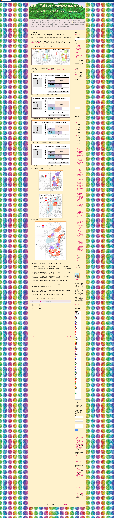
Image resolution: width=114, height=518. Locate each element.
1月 (77, 262)
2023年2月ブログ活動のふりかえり (79, 438)
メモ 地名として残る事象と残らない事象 (80, 209)
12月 (78, 140)
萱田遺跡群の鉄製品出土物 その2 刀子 (80, 156)
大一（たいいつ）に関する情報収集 (80, 218)
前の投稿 (69, 336)
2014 (77, 264)
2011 (77, 268)
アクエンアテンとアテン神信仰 (79, 490)
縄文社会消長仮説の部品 (50, 26)
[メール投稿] (43, 301)
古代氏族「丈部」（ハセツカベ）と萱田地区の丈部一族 (80, 227)
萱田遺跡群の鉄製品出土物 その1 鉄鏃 (80, 167)
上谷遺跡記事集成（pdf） (79, 56)
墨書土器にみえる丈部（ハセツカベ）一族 (80, 230)
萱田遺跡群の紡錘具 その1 (80, 189)
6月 (77, 253)
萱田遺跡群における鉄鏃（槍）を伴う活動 (80, 163)
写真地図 (77, 49)
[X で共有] (47, 301)
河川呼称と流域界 (79, 48)
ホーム (51, 336)
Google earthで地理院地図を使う (80, 175)
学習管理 (31, 24)
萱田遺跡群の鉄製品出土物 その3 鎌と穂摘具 (80, 152)
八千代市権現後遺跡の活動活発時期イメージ (80, 250)
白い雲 (77, 455)
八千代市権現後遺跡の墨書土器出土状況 (41, 43)
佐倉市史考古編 (79, 149)
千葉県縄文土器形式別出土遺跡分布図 (37, 26)
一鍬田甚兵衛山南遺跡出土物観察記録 (72, 24)
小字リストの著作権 (80, 216)
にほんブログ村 (77, 109)
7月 (77, 148)
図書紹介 (77, 52)
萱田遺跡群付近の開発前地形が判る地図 (80, 183)
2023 (77, 126)
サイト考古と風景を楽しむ (67, 22)
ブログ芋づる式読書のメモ (46, 22)
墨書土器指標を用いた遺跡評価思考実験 (56, 69)
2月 (77, 260)
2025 (77, 122)
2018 (77, 134)
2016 (77, 137)
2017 (77, 135)
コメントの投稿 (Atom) (37, 338)
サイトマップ (78, 45)
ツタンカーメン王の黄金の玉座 (79, 496)
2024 (77, 124)
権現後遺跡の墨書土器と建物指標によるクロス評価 (80, 243)
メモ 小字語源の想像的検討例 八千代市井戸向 (80, 205)
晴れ (76, 457)
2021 (77, 129)
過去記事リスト (48, 20)
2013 (77, 265)
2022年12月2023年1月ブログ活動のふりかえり (79, 441)
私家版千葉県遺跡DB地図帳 (78, 22)
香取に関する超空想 (80, 177)
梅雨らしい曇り (78, 461)
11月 (78, 142)
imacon (56, 504)
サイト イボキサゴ (74, 26)
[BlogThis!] (46, 301)
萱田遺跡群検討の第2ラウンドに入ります (80, 201)
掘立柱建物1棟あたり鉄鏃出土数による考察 (80, 159)
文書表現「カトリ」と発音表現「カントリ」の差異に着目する (80, 171)
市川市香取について (80, 180)
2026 (77, 121)
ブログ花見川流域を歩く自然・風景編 (73, 20)
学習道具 (82, 24)
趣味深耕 (77, 51)
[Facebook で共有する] (48, 301)
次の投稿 (32, 336)
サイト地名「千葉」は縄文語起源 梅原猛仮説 (43, 24)
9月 (77, 145)
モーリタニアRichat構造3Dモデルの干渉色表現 (79, 475)
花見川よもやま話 (56, 22)
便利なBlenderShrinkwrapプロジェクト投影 (79, 447)
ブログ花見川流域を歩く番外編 (58, 20)
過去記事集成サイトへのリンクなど (36, 20)
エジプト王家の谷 (79, 472)
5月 (77, 255)
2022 (77, 127)
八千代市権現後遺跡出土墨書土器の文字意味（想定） (80, 235)
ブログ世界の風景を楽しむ (35, 22)
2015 (77, 138)
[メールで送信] (45, 301)
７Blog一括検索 (32, 28)
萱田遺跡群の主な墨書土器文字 (80, 194)
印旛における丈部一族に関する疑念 (80, 222)
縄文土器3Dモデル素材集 (58, 24)
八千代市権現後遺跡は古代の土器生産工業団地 (80, 239)
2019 (77, 132)
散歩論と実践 (78, 46)
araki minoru (78, 279)
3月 (77, 258)
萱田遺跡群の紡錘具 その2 (80, 186)
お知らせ (77, 436)
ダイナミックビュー (78, 69)
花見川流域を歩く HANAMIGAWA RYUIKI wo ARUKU (57, 5)
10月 (78, 143)
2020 (77, 130)
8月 (77, 146)
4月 (77, 257)
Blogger (65, 504)
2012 (77, 267)
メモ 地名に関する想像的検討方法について (80, 212)
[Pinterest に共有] (50, 301)
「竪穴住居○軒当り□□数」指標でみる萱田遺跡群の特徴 (80, 198)
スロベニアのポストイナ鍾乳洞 (79, 478)
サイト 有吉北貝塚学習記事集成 (63, 26)
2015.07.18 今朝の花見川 (80, 191)
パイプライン (78, 53)
